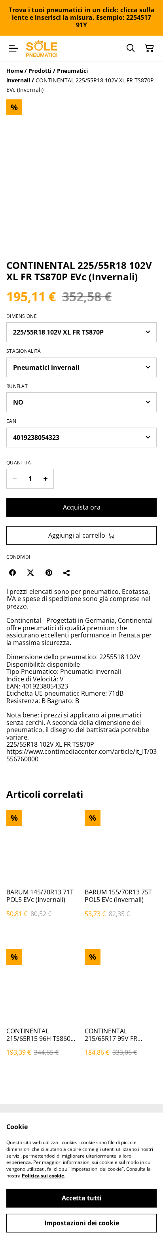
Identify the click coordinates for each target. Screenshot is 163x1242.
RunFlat (17, 386)
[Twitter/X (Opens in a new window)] (30, 572)
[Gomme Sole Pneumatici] (41, 48)
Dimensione (21, 316)
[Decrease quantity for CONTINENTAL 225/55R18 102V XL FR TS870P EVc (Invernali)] (14, 479)
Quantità (18, 463)
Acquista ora (81, 507)
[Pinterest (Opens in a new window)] (49, 572)
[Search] (130, 48)
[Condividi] (67, 572)
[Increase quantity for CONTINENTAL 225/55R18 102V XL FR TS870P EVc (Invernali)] (46, 479)
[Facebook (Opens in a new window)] (12, 572)
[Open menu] (13, 48)
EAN (11, 421)
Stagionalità (23, 351)
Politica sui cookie (43, 1175)
